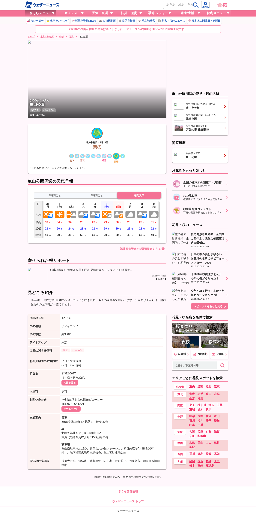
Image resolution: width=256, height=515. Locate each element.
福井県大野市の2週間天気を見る (140, 248)
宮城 (217, 393)
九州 (180, 461)
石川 (192, 420)
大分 (217, 461)
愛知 (217, 420)
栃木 (200, 409)
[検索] (196, 5)
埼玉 (211, 405)
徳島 (200, 453)
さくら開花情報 (128, 491)
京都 (208, 431)
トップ (31, 36)
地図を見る (70, 382)
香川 (192, 453)
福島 (200, 398)
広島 (192, 442)
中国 (180, 443)
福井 (71, 36)
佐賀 (200, 461)
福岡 (192, 461)
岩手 (200, 393)
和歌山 (202, 435)
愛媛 (208, 453)
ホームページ (71, 408)
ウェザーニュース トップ (128, 501)
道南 (200, 386)
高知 (217, 453)
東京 (192, 405)
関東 (180, 405)
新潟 (208, 416)
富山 (217, 416)
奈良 (192, 435)
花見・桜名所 (47, 36)
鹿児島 (210, 465)
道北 (208, 386)
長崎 (208, 461)
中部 (61, 36)
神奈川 (202, 405)
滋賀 (217, 431)
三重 (200, 424)
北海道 (180, 386)
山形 (192, 398)
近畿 (180, 432)
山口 (208, 442)
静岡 (208, 420)
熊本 (192, 465)
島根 (217, 442)
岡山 (200, 442)
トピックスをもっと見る (208, 306)
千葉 (219, 405)
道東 (217, 386)
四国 (180, 454)
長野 (200, 416)
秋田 (208, 393)
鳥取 (192, 447)
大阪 (192, 431)
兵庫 (200, 431)
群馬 (208, 409)
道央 (192, 386)
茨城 (192, 409)
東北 (180, 394)
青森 (192, 393)
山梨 (192, 416)
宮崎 (200, 465)
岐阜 (192, 424)
